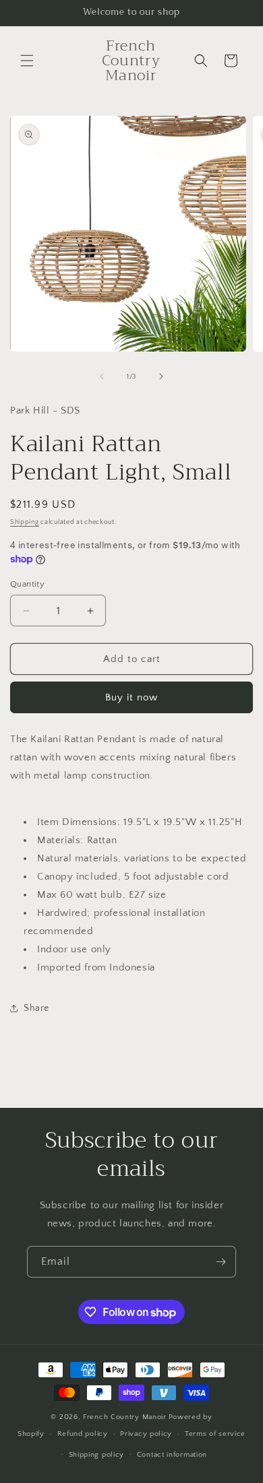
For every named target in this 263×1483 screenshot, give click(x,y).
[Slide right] (161, 376)
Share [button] (36, 1008)
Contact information (172, 1455)
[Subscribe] (220, 1262)
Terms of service (215, 1434)
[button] (27, 60)
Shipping (24, 522)
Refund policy (82, 1434)
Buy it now (131, 697)
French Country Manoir (125, 1417)
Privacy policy (146, 1434)
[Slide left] (102, 376)
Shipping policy (97, 1455)
